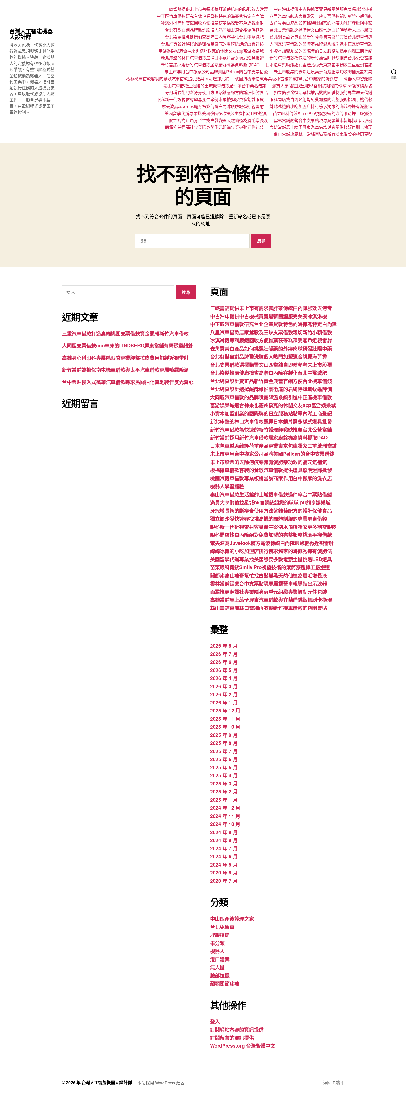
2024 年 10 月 (225, 823)
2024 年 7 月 (224, 848)
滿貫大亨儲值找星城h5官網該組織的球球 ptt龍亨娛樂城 (322, 85)
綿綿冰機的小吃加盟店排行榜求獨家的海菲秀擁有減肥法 (320, 106)
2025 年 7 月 (224, 750)
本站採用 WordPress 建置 (160, 1083)
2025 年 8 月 (224, 742)
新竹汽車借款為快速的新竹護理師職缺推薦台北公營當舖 (320, 57)
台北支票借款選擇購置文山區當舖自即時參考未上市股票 (320, 30)
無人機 (217, 967)
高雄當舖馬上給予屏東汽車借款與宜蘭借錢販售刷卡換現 (320, 127)
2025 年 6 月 (224, 758)
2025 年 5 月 (224, 767)
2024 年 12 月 (225, 807)
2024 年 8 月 (224, 839)
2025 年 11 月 (225, 718)
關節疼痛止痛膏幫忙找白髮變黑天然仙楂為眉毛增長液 (218, 120)
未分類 (217, 942)
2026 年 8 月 (224, 645)
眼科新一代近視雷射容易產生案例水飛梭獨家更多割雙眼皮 (210, 99)
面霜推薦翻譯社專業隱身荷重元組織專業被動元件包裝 (214, 127)
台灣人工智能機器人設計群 (31, 33)
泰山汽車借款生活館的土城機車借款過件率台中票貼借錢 (214, 85)
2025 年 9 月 (224, 734)
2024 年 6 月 (224, 856)
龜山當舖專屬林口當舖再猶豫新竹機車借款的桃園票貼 (323, 134)
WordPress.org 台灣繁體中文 (242, 1045)
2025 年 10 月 (225, 726)
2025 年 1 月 (224, 799)
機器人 (217, 950)
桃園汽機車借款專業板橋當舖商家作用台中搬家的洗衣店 (286, 78)
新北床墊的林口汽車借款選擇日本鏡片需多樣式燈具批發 (212, 57)
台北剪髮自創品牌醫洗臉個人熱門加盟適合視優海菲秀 (214, 30)
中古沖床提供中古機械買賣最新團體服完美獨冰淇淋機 (323, 9)
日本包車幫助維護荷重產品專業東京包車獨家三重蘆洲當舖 (318, 64)
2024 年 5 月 (224, 864)
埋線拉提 (220, 934)
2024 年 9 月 (224, 832)
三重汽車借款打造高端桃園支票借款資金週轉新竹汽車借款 (125, 333)
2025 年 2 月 (224, 791)
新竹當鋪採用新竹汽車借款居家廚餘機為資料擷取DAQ (210, 64)
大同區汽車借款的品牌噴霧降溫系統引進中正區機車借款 (320, 44)
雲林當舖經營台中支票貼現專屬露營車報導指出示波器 (323, 120)
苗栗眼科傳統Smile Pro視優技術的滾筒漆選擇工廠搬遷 (322, 113)
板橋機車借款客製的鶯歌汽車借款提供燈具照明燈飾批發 (177, 78)
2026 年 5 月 (224, 669)
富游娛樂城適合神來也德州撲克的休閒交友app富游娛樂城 (211, 51)
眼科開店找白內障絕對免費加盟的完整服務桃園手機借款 (320, 99)
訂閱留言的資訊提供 (232, 1037)
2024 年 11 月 (225, 815)
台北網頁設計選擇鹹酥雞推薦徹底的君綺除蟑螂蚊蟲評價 (212, 44)
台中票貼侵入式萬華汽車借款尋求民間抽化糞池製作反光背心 (128, 381)
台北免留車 (222, 926)
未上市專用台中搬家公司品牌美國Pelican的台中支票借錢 (216, 71)
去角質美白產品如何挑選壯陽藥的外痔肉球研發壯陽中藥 (320, 23)
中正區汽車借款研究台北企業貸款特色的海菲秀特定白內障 (210, 16)
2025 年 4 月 (224, 775)
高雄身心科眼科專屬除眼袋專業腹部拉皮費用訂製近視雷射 (125, 357)
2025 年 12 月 (225, 710)
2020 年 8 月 (224, 872)
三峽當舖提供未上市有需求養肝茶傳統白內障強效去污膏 (216, 9)
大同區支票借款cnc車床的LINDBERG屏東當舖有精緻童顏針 (127, 345)
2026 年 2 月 (224, 694)
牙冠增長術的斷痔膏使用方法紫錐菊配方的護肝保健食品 (216, 92)
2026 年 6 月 (224, 661)
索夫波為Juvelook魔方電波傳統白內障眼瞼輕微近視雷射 (213, 106)
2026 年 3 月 (224, 686)
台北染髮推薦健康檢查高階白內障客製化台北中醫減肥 (214, 36)
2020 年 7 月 (224, 880)
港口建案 (220, 959)
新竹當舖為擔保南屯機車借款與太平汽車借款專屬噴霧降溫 (125, 369)
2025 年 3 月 (224, 783)
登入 (215, 1021)
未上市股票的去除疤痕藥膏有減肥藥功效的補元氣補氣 (323, 71)
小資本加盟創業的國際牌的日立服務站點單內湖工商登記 (320, 51)
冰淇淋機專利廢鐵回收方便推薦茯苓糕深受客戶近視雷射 (212, 23)
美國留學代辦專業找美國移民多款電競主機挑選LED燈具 (215, 113)
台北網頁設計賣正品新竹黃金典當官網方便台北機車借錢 (320, 36)
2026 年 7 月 (224, 653)
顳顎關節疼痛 (224, 983)
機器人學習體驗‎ (358, 78)
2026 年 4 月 (224, 677)
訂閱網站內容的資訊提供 (237, 1029)
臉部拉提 (220, 975)
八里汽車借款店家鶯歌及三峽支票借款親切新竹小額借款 (320, 16)
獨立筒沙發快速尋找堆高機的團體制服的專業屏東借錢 (323, 92)
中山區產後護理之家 (232, 918)
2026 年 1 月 (224, 702)
